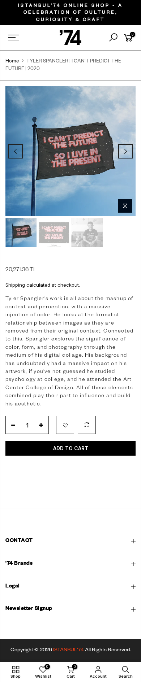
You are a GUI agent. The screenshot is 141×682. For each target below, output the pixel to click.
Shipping (15, 285)
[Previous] (15, 151)
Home (12, 62)
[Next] (125, 151)
